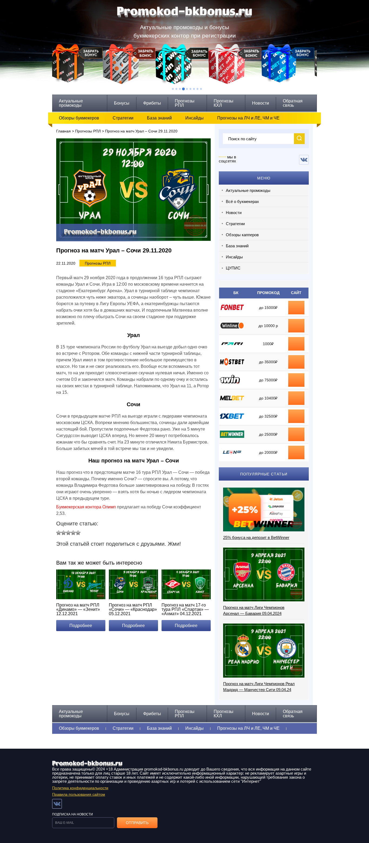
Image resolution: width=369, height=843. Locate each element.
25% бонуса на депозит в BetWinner (256, 537)
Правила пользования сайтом (78, 794)
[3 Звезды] (68, 532)
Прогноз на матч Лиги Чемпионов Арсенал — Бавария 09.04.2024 (253, 610)
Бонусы (121, 103)
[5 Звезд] (78, 532)
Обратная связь (293, 103)
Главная (63, 131)
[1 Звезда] (58, 532)
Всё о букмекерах (242, 201)
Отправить (137, 823)
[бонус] (296, 305)
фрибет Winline (296, 325)
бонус (296, 307)
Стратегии (123, 118)
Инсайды (194, 118)
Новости (260, 103)
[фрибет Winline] (296, 323)
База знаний (159, 118)
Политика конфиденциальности (80, 788)
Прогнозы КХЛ (223, 103)
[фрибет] (296, 341)
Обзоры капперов (242, 234)
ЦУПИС (233, 268)
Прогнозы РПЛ (184, 103)
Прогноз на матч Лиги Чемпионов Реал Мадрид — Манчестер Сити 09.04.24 (259, 686)
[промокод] (296, 359)
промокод (296, 362)
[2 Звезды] (63, 532)
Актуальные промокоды (71, 103)
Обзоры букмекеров (79, 118)
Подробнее (80, 625)
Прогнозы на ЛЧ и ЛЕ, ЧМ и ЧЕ (248, 118)
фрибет (296, 344)
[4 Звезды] (73, 532)
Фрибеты (152, 103)
